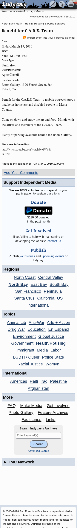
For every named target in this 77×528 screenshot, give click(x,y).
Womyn (52, 364)
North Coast (25, 277)
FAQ (11, 405)
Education (36, 329)
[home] (35, 4)
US (60, 298)
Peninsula (53, 291)
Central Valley (50, 277)
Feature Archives (53, 412)
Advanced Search (38, 450)
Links (50, 419)
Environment (24, 336)
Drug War (16, 329)
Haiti (34, 381)
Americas (18, 381)
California (45, 298)
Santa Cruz (24, 298)
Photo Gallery (21, 412)
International (38, 305)
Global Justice (51, 336)
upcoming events (52, 256)
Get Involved (58, 405)
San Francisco (28, 291)
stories (27, 256)
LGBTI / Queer (26, 357)
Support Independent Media (29, 182)
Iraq (44, 381)
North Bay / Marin (12, 23)
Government (22, 343)
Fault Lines (31, 419)
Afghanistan (38, 388)
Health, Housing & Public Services (45, 23)
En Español (58, 329)
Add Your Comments (21, 173)
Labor (55, 350)
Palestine (58, 381)
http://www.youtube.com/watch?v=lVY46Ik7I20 (26, 151)
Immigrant (25, 350)
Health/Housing (51, 343)
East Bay (38, 284)
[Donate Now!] (38, 210)
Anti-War (36, 322)
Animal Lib (16, 322)
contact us (54, 241)
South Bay (59, 284)
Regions (11, 269)
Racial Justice (30, 364)
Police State (53, 357)
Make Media (31, 405)
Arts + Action (58, 322)
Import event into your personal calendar (51, 37)
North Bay (18, 284)
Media (42, 350)
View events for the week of (52, 16)
